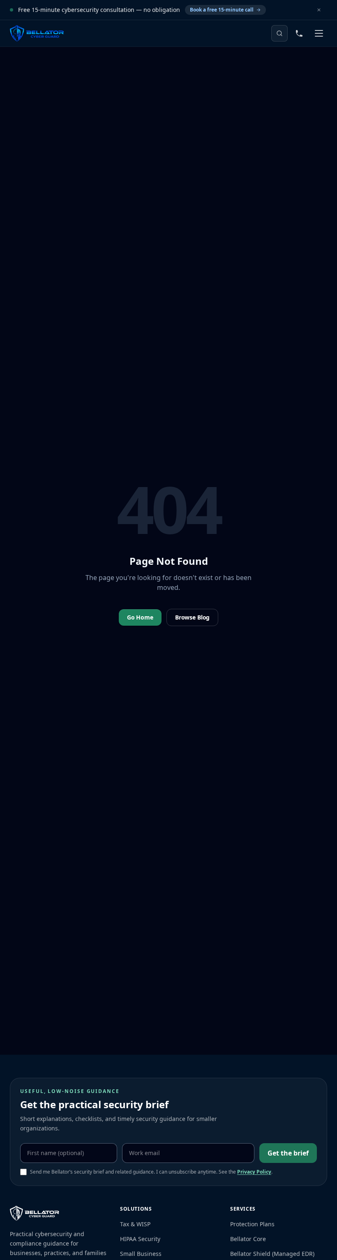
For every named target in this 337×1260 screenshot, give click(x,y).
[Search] (279, 33)
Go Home (140, 617)
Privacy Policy (254, 1171)
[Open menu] (319, 33)
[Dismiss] (319, 10)
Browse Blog (192, 617)
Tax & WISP (135, 1224)
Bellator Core (248, 1239)
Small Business (141, 1254)
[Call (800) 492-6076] (299, 33)
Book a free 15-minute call (222, 9)
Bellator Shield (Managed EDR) (272, 1254)
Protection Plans (252, 1224)
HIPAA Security (140, 1239)
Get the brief (288, 1153)
